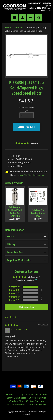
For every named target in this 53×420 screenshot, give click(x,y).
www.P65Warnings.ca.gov (31, 175)
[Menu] (14, 17)
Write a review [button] (26, 307)
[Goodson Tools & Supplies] (14, 7)
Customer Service (37, 397)
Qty (26, 110)
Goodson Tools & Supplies (29, 412)
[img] (11, 325)
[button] (22, 143)
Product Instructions (36, 394)
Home (8, 27)
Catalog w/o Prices (37, 404)
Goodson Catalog (14, 394)
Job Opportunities (16, 404)
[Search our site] (38, 17)
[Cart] (30, 17)
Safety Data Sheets (16, 397)
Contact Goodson (35, 401)
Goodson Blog (16, 401)
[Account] (22, 17)
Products (18, 27)
